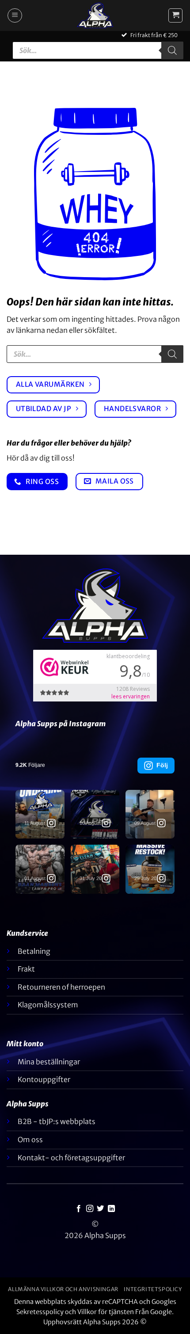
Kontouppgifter (44, 1079)
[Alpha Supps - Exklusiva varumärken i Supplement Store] (95, 15)
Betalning (34, 951)
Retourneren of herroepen (61, 987)
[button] (15, 15)
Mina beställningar (49, 1061)
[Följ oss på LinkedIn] (111, 1209)
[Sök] (172, 50)
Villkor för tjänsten (105, 1312)
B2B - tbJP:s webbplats (56, 1121)
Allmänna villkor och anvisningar (63, 1289)
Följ (162, 765)
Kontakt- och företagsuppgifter (71, 1157)
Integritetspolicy (153, 1289)
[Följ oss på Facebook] (78, 1209)
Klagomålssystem (48, 1004)
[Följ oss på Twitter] (100, 1209)
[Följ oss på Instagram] (89, 1209)
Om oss (30, 1139)
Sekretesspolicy (40, 1312)
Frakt (26, 968)
